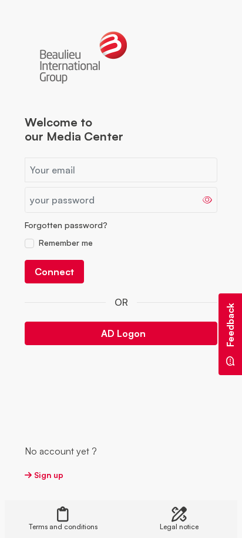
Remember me (66, 243)
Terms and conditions (63, 526)
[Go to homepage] (83, 56)
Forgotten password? (66, 225)
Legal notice (179, 526)
